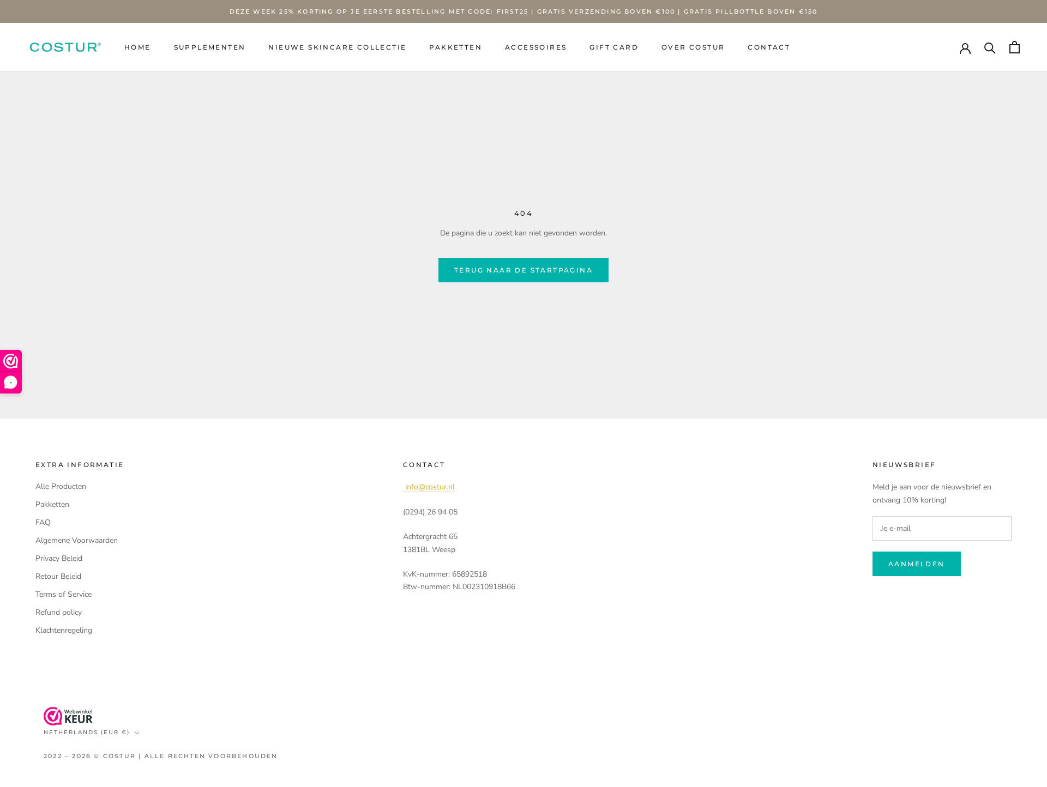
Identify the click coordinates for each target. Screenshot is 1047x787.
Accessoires (536, 47)
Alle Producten (60, 486)
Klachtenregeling (63, 630)
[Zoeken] (990, 47)
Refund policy (58, 612)
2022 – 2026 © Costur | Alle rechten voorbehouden (161, 756)
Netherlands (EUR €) (87, 732)
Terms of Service (63, 594)
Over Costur (693, 47)
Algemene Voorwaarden (76, 540)
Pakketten (455, 47)
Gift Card (614, 47)
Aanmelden (916, 564)
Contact (769, 47)
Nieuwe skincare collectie (337, 47)
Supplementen (210, 47)
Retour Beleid (58, 576)
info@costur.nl (429, 487)
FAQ (43, 522)
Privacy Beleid (58, 558)
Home (137, 47)
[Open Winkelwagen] (1014, 47)
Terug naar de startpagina (523, 270)
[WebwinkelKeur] (68, 716)
